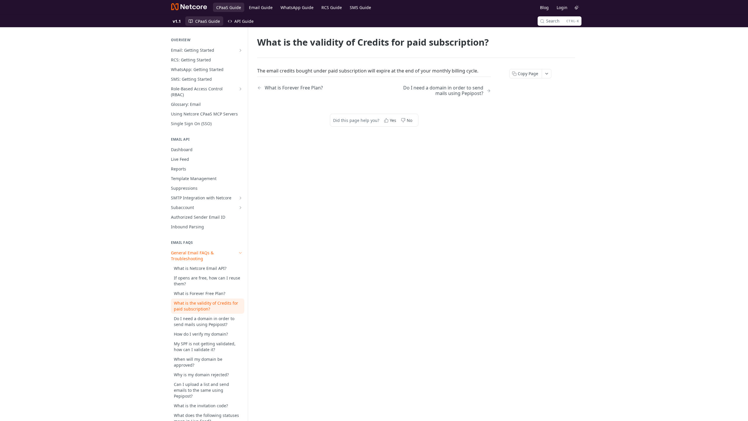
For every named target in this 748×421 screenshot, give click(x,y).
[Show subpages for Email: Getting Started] (240, 50)
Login (562, 7)
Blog (544, 7)
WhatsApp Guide (297, 7)
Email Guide (261, 7)
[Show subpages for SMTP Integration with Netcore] (240, 198)
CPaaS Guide (228, 7)
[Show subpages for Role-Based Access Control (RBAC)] (240, 89)
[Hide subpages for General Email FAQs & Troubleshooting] (240, 253)
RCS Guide (331, 7)
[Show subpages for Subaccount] (240, 207)
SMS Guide (360, 7)
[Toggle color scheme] (576, 7)
